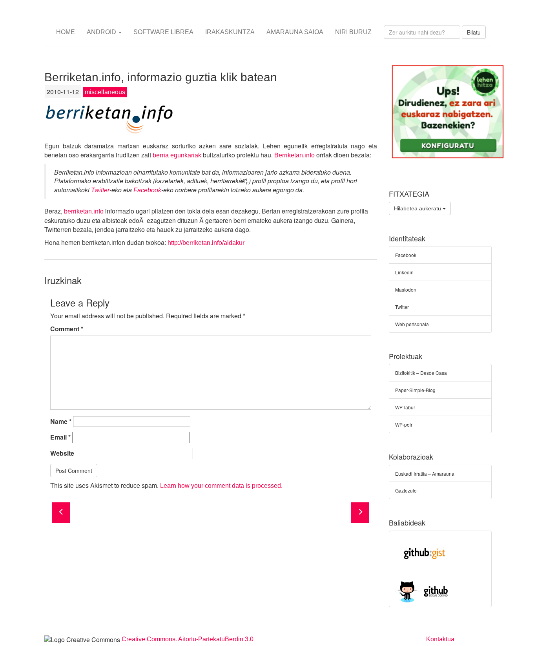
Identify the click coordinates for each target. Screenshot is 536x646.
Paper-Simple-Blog (415, 390)
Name (60, 421)
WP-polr (403, 424)
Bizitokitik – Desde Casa (421, 372)
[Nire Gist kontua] (424, 552)
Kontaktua (440, 639)
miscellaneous (105, 92)
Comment (66, 329)
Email (60, 437)
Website (62, 453)
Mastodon (405, 289)
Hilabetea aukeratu (418, 208)
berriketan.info (84, 211)
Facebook (147, 190)
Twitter (100, 190)
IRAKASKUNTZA (230, 32)
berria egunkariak (177, 155)
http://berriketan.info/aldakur (206, 242)
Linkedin (404, 272)
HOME (65, 32)
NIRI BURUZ (353, 32)
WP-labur (405, 407)
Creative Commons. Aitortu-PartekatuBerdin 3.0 (187, 639)
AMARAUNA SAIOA (294, 32)
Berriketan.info (294, 155)
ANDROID (102, 32)
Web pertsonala (412, 324)
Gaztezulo (406, 490)
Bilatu (474, 32)
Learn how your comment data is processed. (221, 485)
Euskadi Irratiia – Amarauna (424, 473)
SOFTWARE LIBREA (163, 32)
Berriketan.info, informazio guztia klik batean (160, 77)
